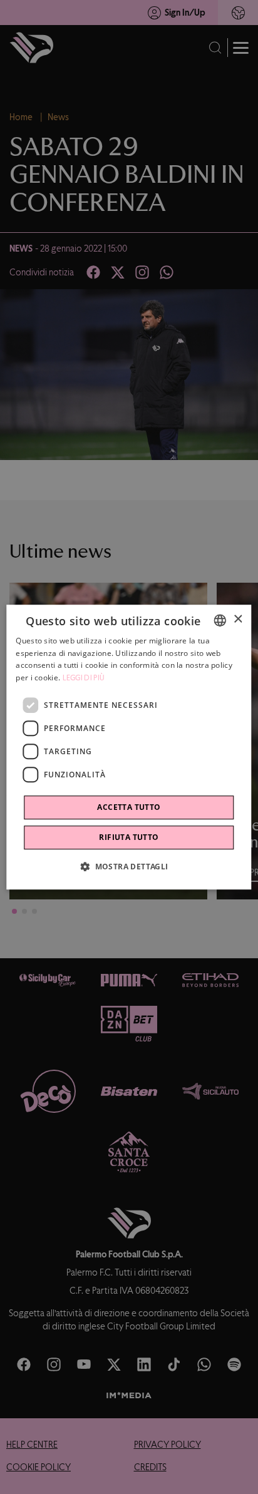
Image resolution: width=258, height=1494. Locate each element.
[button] (129, 866)
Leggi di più (84, 678)
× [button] (237, 619)
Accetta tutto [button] (128, 807)
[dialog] (128, 747)
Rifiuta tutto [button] (128, 837)
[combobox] (220, 620)
